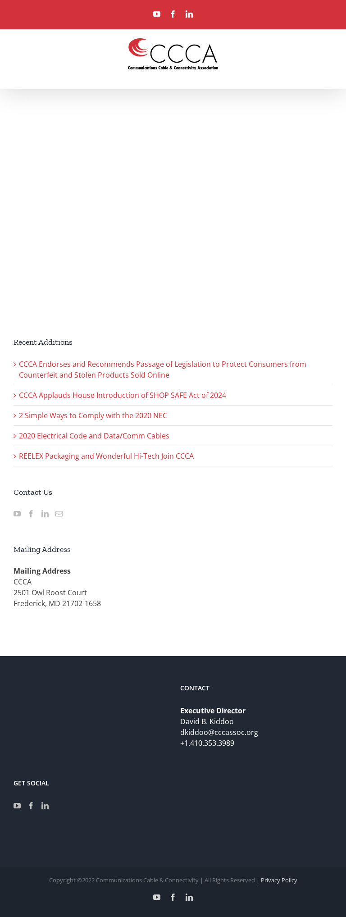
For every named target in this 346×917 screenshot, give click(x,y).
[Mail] (59, 513)
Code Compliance (90, 249)
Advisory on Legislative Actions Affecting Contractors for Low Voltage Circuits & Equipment (80, 225)
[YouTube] (17, 513)
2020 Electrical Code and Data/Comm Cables (94, 436)
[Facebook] (31, 513)
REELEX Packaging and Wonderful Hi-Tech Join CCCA (106, 456)
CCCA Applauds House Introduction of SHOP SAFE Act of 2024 (122, 395)
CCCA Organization (39, 249)
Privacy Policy (279, 880)
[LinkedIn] (45, 513)
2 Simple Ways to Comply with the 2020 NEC (93, 415)
